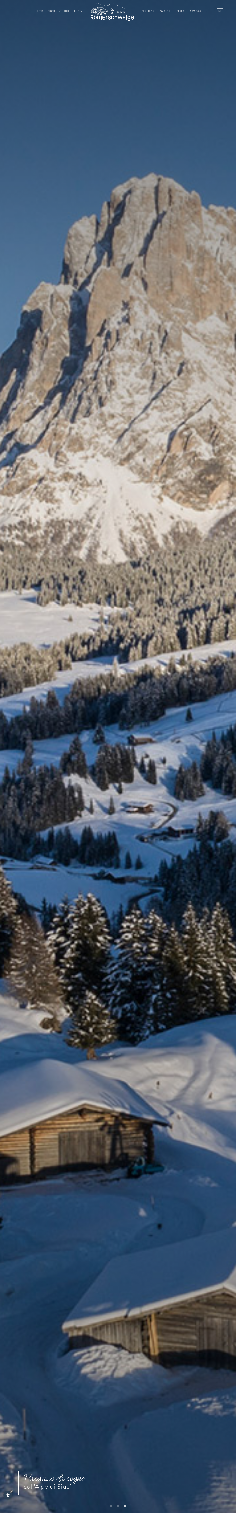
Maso (51, 10)
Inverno (165, 10)
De (220, 10)
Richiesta (195, 10)
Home (38, 10)
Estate (179, 10)
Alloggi (64, 10)
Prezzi (78, 10)
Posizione (148, 10)
